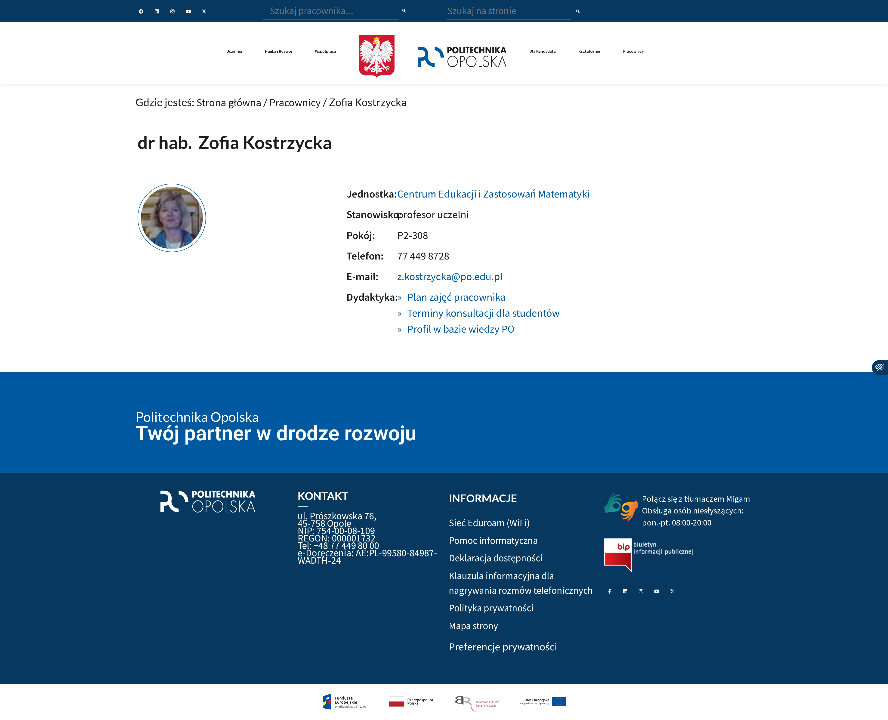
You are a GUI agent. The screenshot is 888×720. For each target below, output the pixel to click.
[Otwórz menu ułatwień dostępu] (880, 367)
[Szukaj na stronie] (578, 11)
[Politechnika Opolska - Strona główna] (462, 53)
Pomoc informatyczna (493, 540)
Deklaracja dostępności (496, 558)
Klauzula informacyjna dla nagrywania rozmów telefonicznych (521, 582)
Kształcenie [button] (589, 51)
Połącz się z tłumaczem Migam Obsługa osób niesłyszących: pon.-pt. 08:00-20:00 (696, 510)
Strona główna (229, 102)
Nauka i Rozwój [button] (278, 51)
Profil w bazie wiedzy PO (461, 329)
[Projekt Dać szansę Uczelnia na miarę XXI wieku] (444, 702)
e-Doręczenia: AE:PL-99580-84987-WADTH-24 (367, 556)
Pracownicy (295, 102)
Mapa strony (473, 625)
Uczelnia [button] (234, 51)
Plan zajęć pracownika (456, 297)
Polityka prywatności (491, 608)
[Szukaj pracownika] (404, 10)
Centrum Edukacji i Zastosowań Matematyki (493, 194)
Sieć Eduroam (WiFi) (489, 522)
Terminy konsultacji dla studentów (483, 313)
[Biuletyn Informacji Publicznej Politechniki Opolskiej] (648, 555)
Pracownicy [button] (633, 51)
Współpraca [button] (325, 51)
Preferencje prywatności (503, 646)
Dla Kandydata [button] (543, 51)
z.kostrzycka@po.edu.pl (450, 276)
